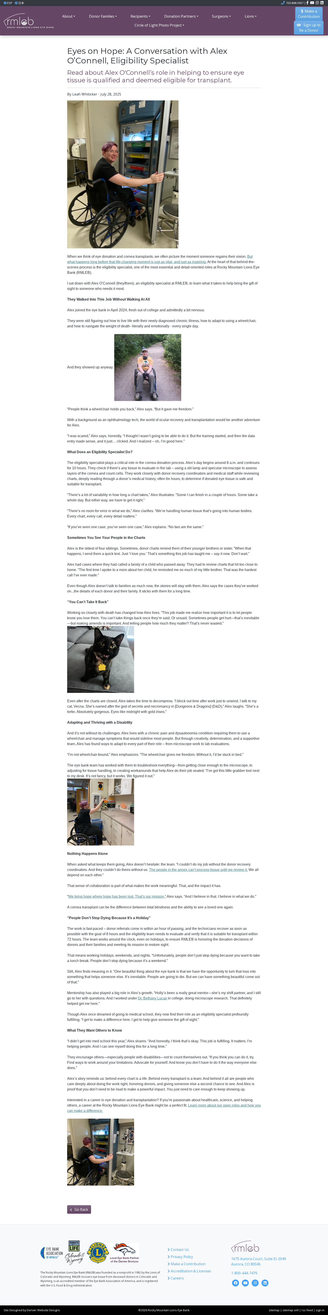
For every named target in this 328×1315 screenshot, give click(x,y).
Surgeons (220, 16)
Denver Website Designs (43, 1310)
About (67, 16)
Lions (249, 16)
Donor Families (101, 16)
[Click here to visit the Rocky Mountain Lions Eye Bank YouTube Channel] (246, 1282)
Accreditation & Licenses (190, 1271)
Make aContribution (309, 14)
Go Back (81, 1209)
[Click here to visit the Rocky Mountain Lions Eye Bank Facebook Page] (236, 1282)
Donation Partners (180, 16)
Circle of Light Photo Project (158, 25)
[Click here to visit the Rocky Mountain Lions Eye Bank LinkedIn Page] (265, 1282)
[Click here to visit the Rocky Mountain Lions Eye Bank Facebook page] (307, 3)
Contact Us (179, 1249)
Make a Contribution (188, 1263)
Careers (177, 1278)
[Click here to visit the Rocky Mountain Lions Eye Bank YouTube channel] (312, 3)
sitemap (274, 1310)
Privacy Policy (181, 1256)
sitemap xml (290, 1310)
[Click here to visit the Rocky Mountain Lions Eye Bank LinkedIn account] (322, 3)
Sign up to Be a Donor (310, 28)
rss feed (307, 1310)
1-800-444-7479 (244, 1273)
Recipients (139, 16)
